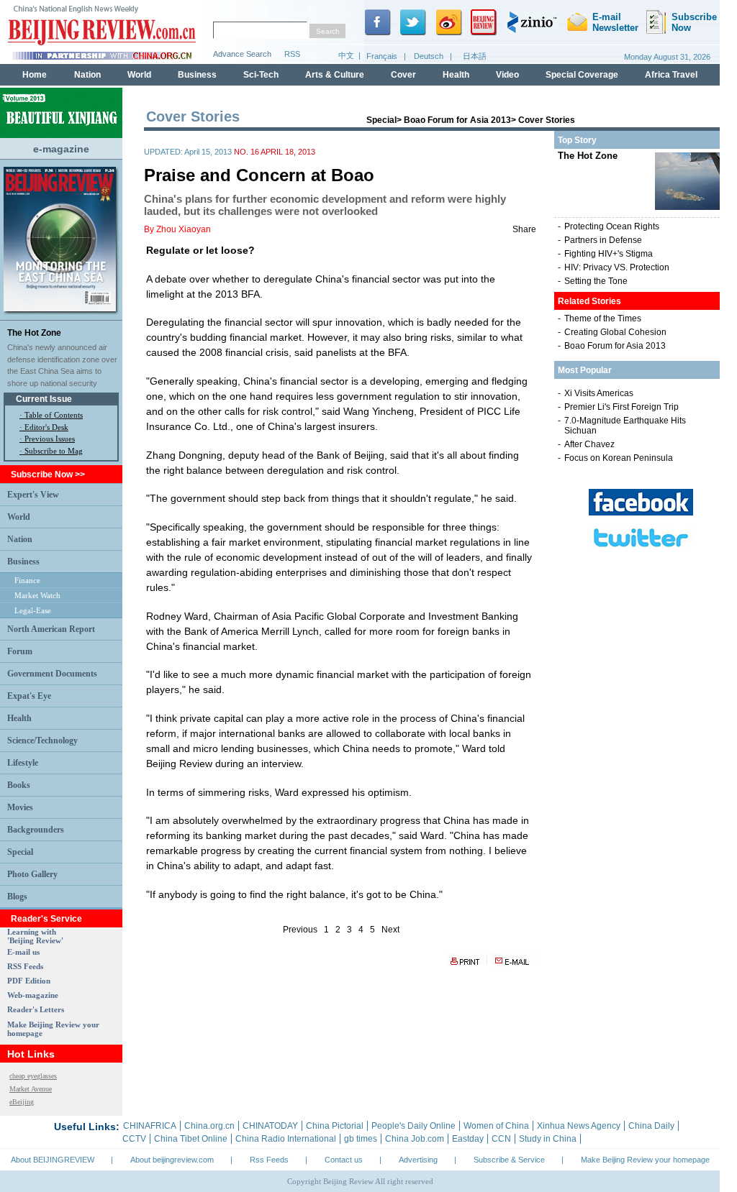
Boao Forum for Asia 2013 (457, 120)
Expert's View (33, 495)
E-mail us (23, 952)
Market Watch (37, 595)
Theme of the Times (602, 318)
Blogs (17, 896)
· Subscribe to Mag (51, 450)
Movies (20, 807)
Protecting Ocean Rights (611, 226)
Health (19, 718)
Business (23, 561)
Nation (19, 539)
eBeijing (21, 1102)
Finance (27, 580)
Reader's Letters (35, 1009)
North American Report (51, 629)
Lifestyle (22, 763)
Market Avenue (30, 1089)
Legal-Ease (32, 610)
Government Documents (52, 674)
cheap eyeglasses (33, 1076)
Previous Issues (49, 438)
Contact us (344, 1159)
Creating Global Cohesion (615, 332)
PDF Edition (28, 980)
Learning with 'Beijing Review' (35, 936)
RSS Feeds (25, 966)
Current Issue (44, 399)
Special (20, 852)
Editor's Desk (46, 427)
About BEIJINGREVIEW (52, 1159)
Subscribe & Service (509, 1159)
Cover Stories (546, 120)
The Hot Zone (34, 333)
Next (390, 930)
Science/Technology (42, 740)
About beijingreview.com (172, 1159)
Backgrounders (35, 830)
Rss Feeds (269, 1159)
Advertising (418, 1159)
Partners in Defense (603, 240)
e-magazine (61, 149)
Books (18, 785)
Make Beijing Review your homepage (645, 1159)
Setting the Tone (596, 281)
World (18, 517)
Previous (300, 930)
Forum (19, 651)
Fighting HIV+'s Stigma (608, 254)
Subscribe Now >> (48, 474)
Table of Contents (53, 415)
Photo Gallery (32, 874)
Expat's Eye (29, 696)
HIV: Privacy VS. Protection (616, 267)
